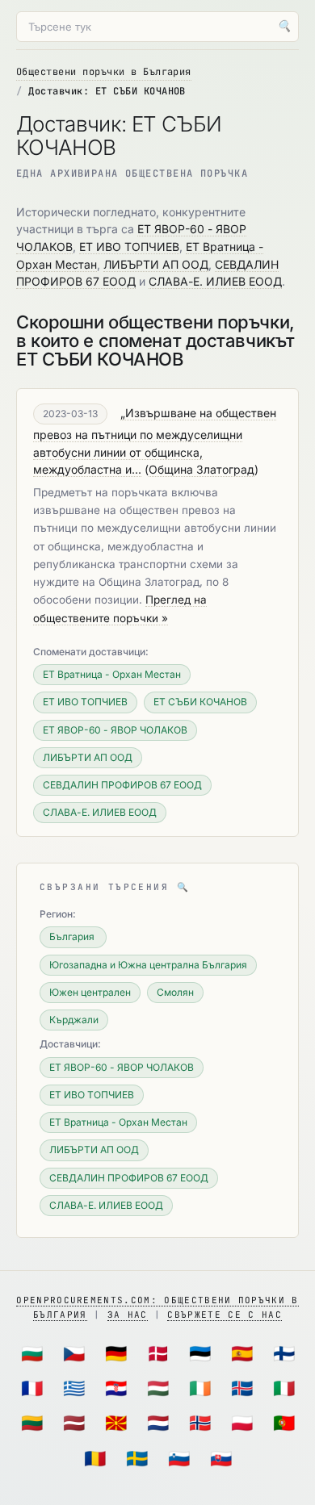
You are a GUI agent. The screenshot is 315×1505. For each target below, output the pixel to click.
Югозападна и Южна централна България (148, 965)
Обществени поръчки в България (103, 71)
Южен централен (90, 992)
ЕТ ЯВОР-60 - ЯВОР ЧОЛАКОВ (115, 730)
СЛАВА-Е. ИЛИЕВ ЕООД (215, 281)
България (73, 936)
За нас (127, 1314)
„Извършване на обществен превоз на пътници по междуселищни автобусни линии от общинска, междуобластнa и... (154, 441)
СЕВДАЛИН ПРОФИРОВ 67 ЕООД (122, 785)
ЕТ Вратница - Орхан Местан (112, 674)
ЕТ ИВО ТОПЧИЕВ (129, 246)
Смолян (175, 992)
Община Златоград (201, 469)
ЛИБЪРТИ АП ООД (155, 264)
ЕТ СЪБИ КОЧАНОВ (200, 702)
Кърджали (74, 1020)
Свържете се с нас (224, 1314)
